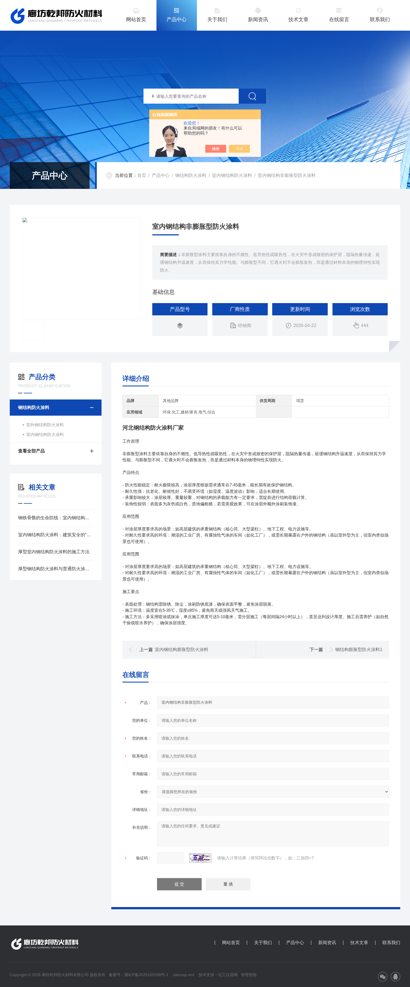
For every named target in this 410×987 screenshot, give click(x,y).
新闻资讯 (258, 19)
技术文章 (298, 19)
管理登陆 (249, 975)
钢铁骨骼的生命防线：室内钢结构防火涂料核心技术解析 (55, 517)
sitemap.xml (183, 975)
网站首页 (136, 19)
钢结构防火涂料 (190, 175)
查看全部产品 (31, 451)
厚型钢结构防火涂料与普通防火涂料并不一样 (55, 568)
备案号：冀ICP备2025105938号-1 (138, 975)
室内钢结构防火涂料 (232, 175)
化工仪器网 (228, 975)
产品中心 (177, 19)
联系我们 (380, 19)
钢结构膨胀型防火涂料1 (358, 649)
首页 (141, 175)
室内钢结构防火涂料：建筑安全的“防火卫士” (55, 534)
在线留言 (339, 19)
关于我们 (217, 19)
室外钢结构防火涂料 (45, 424)
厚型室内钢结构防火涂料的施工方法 (54, 551)
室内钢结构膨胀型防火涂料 (181, 649)
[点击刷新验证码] (200, 858)
